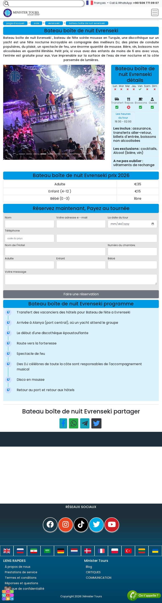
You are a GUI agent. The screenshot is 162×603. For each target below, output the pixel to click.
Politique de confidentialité (24, 589)
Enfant (60, 258)
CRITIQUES (93, 572)
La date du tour (118, 217)
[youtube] (111, 524)
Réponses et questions (21, 583)
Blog (89, 567)
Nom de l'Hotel (15, 245)
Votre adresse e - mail (71, 217)
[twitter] (96, 524)
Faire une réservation (81, 294)
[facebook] (50, 524)
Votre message (15, 272)
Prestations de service (21, 572)
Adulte (9, 258)
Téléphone (12, 230)
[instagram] (65, 524)
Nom (8, 217)
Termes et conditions (20, 578)
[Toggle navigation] (155, 12)
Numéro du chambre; (121, 245)
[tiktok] (81, 524)
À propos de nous (17, 567)
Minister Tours (26, 13)
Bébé (111, 258)
